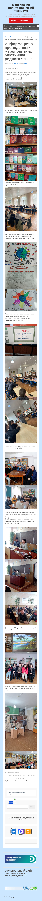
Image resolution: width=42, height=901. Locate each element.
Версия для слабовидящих (21, 20)
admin (25, 63)
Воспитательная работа (17, 37)
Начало (7, 37)
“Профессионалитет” (13, 772)
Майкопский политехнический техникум (21, 7)
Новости (32, 781)
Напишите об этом (11, 802)
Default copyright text (11, 897)
